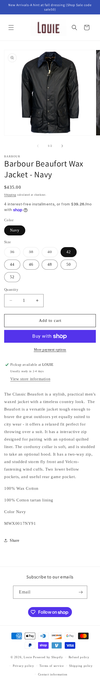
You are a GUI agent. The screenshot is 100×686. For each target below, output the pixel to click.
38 (34, 253)
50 (68, 264)
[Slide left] (38, 146)
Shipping (10, 194)
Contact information (53, 674)
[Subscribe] (81, 592)
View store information (30, 379)
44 (12, 264)
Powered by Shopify (48, 657)
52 (12, 277)
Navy (14, 230)
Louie (28, 657)
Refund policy (79, 657)
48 (50, 264)
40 (53, 253)
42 (68, 252)
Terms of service (51, 665)
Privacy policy (23, 665)
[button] (11, 27)
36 (15, 253)
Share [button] (14, 540)
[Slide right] (62, 146)
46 (31, 264)
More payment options (50, 350)
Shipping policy (81, 665)
